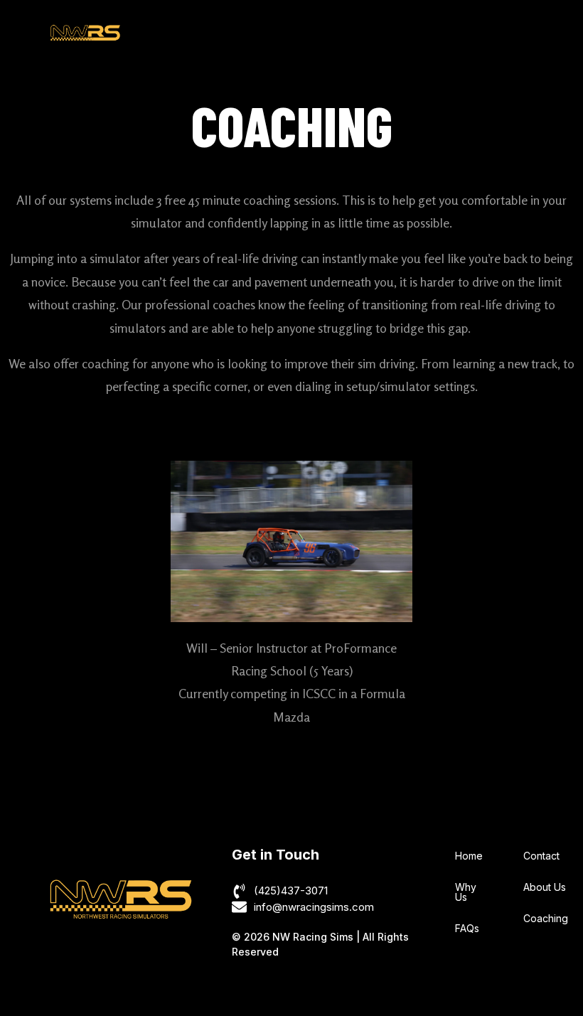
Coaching (545, 918)
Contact (541, 856)
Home (469, 856)
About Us (544, 887)
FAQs (467, 928)
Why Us (465, 892)
